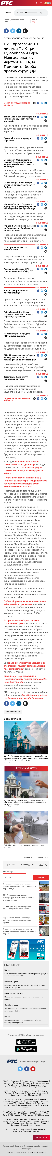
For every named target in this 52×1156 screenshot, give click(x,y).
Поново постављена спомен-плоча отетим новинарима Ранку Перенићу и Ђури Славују (19, 886)
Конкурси (17, 1131)
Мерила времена (42, 1083)
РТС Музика (28, 1115)
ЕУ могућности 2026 (38, 1087)
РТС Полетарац (42, 1115)
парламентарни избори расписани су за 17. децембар (21, 463)
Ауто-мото (41, 1093)
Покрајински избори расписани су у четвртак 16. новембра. (22, 479)
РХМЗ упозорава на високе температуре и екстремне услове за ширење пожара (18, 897)
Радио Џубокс (32, 1123)
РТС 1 (9, 1111)
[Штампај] (25, 30)
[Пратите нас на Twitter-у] (20, 1068)
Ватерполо (19, 1093)
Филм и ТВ (11, 1103)
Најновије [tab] (8, 871)
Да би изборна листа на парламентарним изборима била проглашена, (25, 603)
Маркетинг (25, 1129)
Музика (43, 1099)
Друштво (17, 1083)
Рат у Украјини (14, 1085)
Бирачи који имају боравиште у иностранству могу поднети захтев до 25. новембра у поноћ (25, 679)
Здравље (45, 1101)
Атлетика (31, 1093)
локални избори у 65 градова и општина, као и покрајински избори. (23, 470)
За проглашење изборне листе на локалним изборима (21, 622)
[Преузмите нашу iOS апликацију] (26, 1042)
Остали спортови (18, 1095)
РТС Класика (36, 1113)
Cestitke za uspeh (11, 1005)
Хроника (6, 1083)
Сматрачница (11, 1087)
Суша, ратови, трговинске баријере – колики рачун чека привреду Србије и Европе (19, 931)
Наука (21, 1103)
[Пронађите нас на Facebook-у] (26, 1068)
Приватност (8, 1146)
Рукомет (8, 1093)
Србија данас (42, 1081)
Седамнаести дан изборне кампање (17, 399)
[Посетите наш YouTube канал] (32, 1068)
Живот (19, 1099)
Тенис (34, 1091)
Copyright (19, 1146)
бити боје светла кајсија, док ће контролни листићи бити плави (25, 697)
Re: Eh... (7, 1016)
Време (25, 1085)
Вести (6, 1081)
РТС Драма (11, 1113)
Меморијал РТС (34, 1095)
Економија (27, 1083)
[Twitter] (12, 30)
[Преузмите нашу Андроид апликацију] (26, 1049)
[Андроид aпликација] (26, 949)
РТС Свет (34, 1111)
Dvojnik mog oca (11, 982)
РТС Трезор (15, 1115)
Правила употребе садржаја (36, 1146)
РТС (8, 1129)
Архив (37, 1125)
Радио (8, 1119)
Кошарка (26, 1091)
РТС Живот (23, 1113)
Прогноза (11, 864)
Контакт (15, 1129)
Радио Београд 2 (38, 1119)
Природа (30, 1103)
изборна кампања (13, 711)
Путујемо (19, 1101)
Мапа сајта (41, 1137)
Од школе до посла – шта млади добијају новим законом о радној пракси (17, 920)
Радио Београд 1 (21, 1119)
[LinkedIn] (18, 30)
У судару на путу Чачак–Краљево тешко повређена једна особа (17, 907)
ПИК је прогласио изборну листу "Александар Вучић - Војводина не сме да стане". (25, 483)
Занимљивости (30, 1099)
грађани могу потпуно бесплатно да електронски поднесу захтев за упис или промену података (25, 665)
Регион (25, 1081)
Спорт (7, 1091)
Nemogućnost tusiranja (13, 993)
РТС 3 (24, 1111)
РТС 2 (16, 1111)
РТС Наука (44, 1111)
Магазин (9, 1099)
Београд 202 (25, 1121)
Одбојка (43, 1091)
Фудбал (15, 1091)
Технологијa (8, 1101)
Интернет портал (31, 1131)
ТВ (4, 1111)
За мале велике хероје (27, 1105)
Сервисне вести (37, 1085)
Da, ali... (7, 970)
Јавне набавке (38, 1129)
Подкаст (23, 1087)
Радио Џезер (27, 1125)
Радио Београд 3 (10, 1121)
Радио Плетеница (41, 1121)
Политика (15, 1081)
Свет (32, 1081)
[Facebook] (6, 30)
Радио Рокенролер (15, 1123)
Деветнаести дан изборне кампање (17, 103)
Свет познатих (32, 1101)
